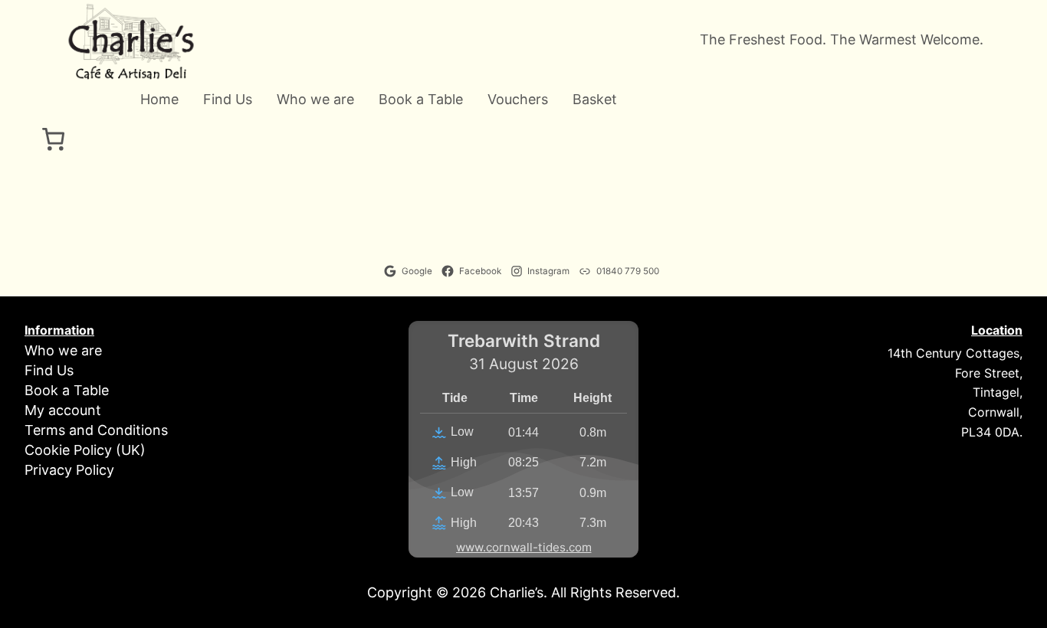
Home (159, 99)
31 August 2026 (524, 364)
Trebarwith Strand (524, 341)
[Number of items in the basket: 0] (53, 139)
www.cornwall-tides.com (524, 547)
